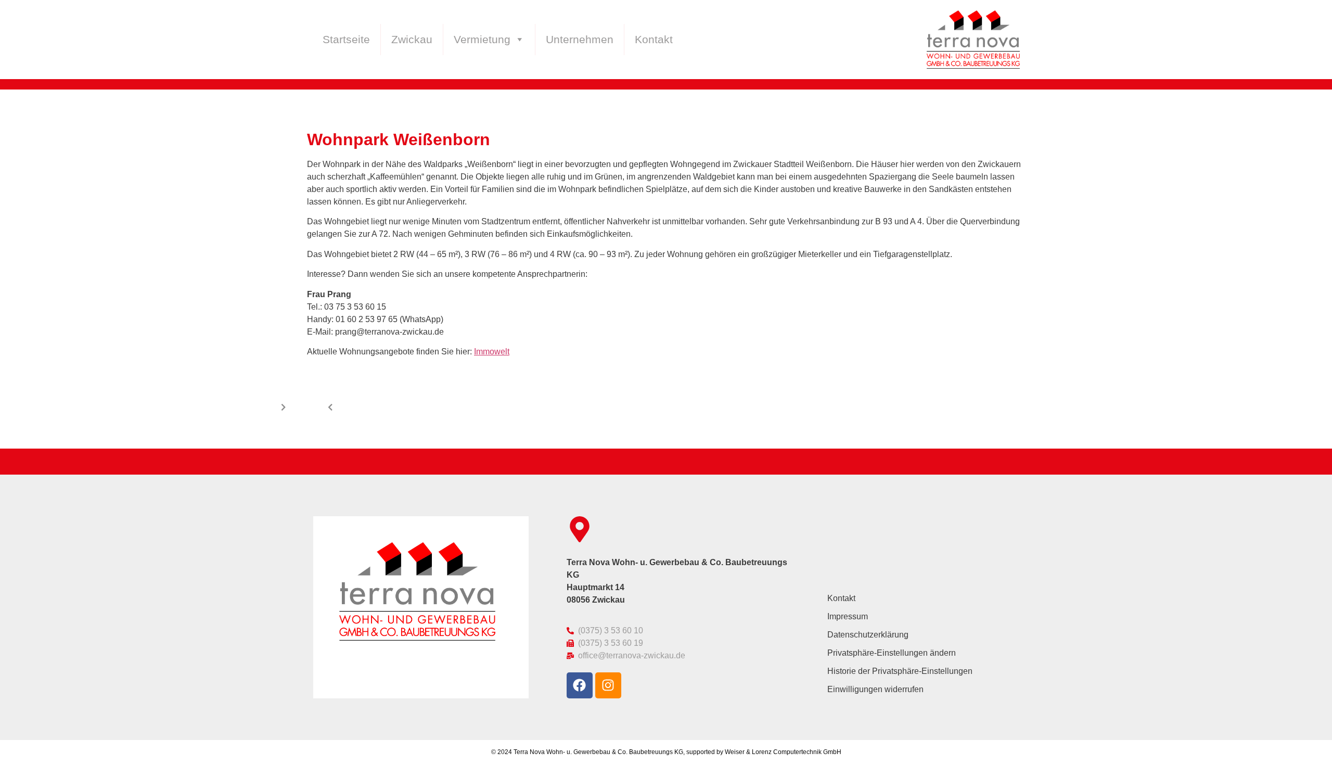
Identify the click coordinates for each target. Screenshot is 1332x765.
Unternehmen (579, 39)
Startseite (346, 39)
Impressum (847, 616)
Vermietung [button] (482, 39)
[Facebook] (580, 685)
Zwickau (411, 39)
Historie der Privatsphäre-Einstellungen (899, 671)
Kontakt (654, 39)
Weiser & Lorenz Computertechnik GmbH (783, 752)
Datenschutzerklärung (867, 634)
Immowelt (491, 351)
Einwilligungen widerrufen (875, 689)
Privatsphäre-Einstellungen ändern (891, 652)
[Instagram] (608, 685)
